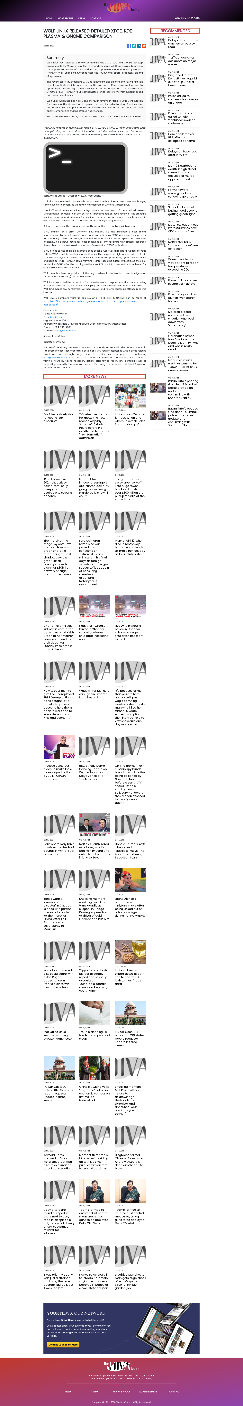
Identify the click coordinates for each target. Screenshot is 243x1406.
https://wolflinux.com (65, 330)
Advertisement (148, 1391)
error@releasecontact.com (58, 357)
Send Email (56, 317)
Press (68, 1391)
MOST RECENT (65, 18)
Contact (175, 1391)
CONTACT (95, 18)
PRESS (81, 18)
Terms (94, 1391)
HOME (49, 18)
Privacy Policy (121, 1391)
